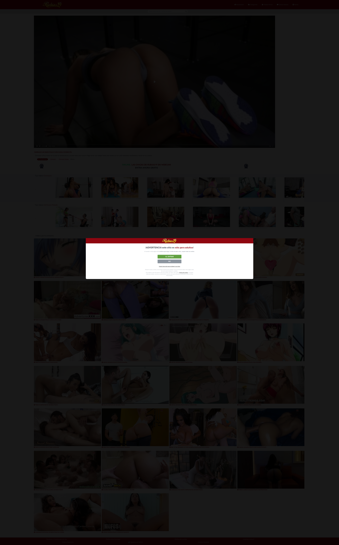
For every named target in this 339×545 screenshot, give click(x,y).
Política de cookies (183, 272)
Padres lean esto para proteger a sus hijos (169, 266)
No (169, 261)
